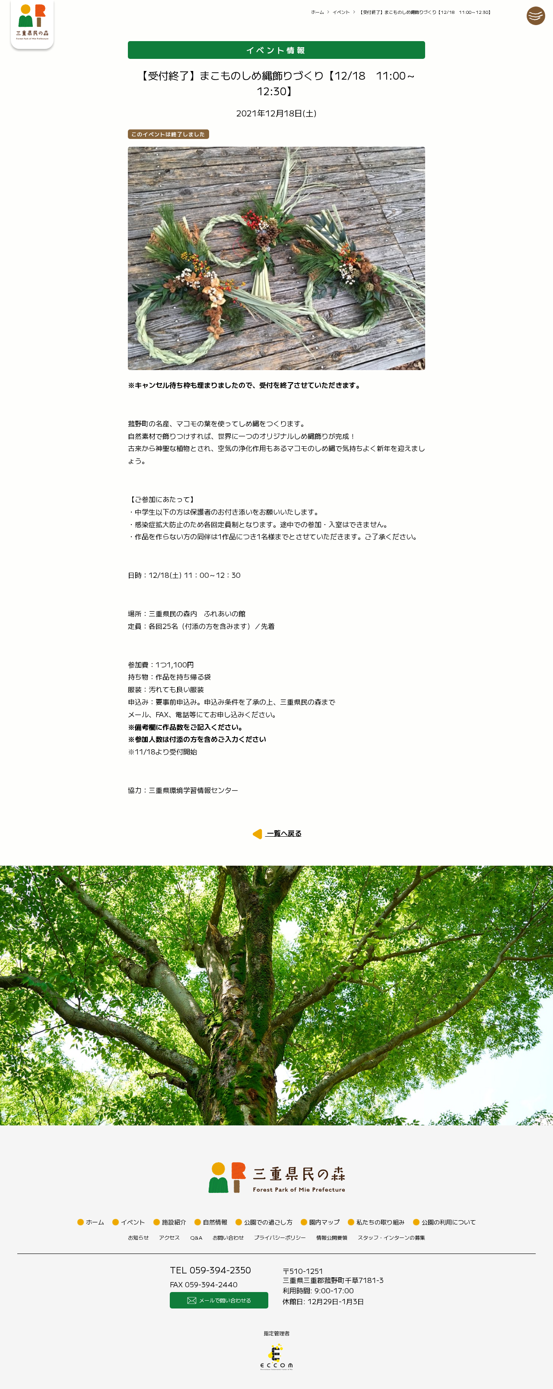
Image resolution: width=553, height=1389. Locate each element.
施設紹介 (174, 1222)
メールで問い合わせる (225, 1300)
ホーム (317, 12)
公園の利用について (449, 1222)
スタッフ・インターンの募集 (391, 1237)
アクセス (169, 1237)
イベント (341, 12)
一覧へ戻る (283, 833)
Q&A (196, 1237)
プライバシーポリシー (280, 1237)
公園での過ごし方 (268, 1222)
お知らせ (138, 1237)
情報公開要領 (331, 1237)
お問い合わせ (228, 1237)
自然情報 (215, 1222)
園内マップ (324, 1222)
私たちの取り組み (380, 1222)
